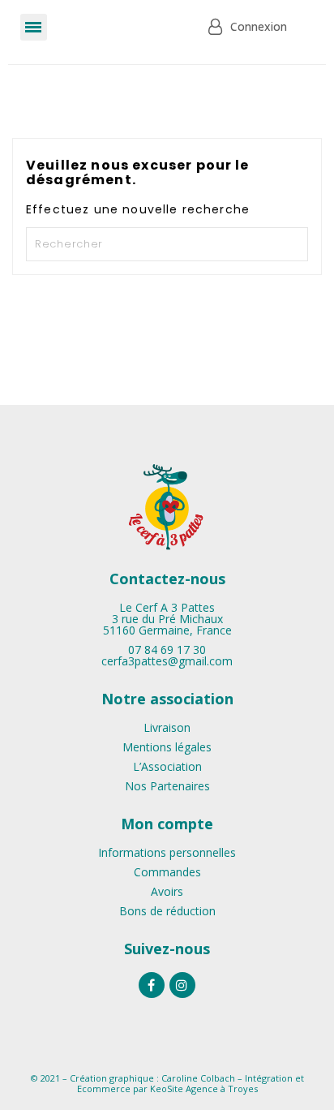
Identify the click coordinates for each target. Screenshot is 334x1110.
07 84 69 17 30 (167, 649)
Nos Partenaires (167, 786)
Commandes (167, 872)
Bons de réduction (167, 911)
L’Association (167, 766)
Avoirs (167, 891)
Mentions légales (167, 747)
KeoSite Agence (184, 1088)
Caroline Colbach (198, 1078)
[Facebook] (152, 985)
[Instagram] (182, 985)
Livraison (167, 727)
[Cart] (148, 27)
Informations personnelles (167, 852)
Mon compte (167, 823)
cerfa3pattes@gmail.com (167, 661)
